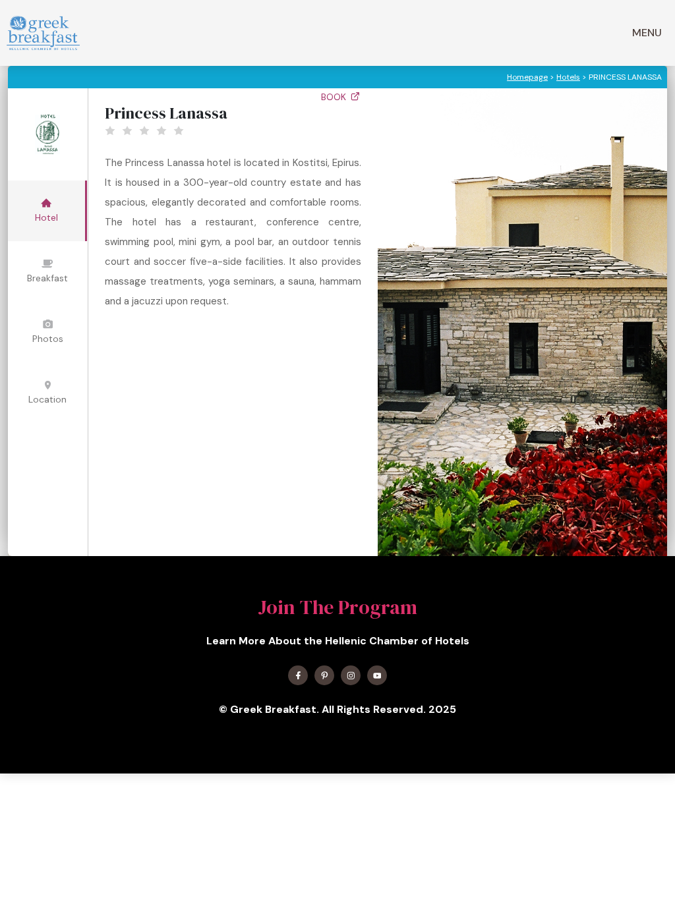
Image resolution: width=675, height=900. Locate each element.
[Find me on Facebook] (298, 675)
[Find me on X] (324, 675)
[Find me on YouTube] (377, 675)
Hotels (568, 77)
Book (335, 97)
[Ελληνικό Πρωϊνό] (43, 33)
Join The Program (337, 607)
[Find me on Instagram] (351, 675)
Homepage (527, 77)
